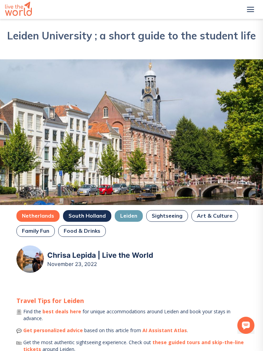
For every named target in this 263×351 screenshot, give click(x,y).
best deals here (61, 311)
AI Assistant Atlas (164, 330)
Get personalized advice (53, 330)
